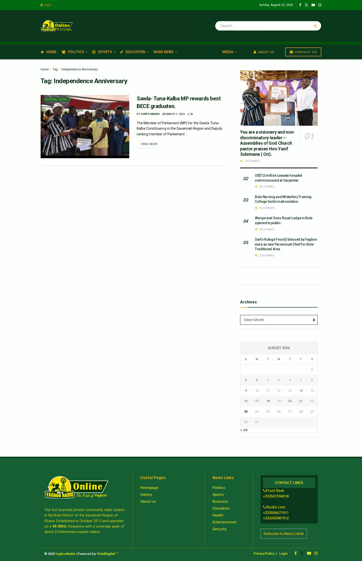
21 (301, 401)
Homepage (149, 487)
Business (220, 501)
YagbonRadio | (66, 554)
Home (51, 52)
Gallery (146, 494)
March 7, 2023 (175, 114)
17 (257, 401)
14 (301, 390)
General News (56, 99)
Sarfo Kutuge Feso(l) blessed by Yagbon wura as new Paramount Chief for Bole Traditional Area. (286, 244)
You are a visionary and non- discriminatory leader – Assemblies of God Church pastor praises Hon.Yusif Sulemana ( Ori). (267, 143)
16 (245, 401)
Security (219, 529)
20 (290, 401)
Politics (76, 52)
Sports (105, 52)
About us (148, 501)
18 (268, 401)
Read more (149, 144)
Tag (55, 69)
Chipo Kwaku (150, 114)
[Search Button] (316, 26)
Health (218, 515)
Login (47, 5)
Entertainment (224, 522)
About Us (265, 52)
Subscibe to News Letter (283, 533)
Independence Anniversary (80, 69)
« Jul (243, 430)
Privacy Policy (264, 553)
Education (135, 52)
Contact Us (305, 52)
